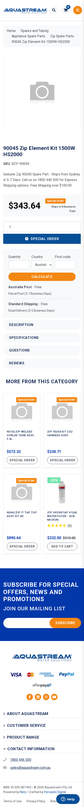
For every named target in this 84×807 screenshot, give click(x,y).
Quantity (14, 257)
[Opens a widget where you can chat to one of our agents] (68, 799)
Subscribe (65, 623)
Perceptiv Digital (55, 792)
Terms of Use (12, 801)
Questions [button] (19, 350)
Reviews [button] (17, 363)
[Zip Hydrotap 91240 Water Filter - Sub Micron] (62, 514)
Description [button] (21, 325)
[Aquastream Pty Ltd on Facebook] (29, 697)
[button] (66, 10)
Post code (62, 257)
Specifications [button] (24, 338)
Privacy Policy (36, 801)
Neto (23, 792)
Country (37, 257)
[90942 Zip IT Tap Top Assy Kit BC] (21, 514)
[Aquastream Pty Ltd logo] (25, 10)
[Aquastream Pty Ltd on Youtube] (54, 697)
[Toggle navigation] (77, 10)
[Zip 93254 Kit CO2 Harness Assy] (62, 430)
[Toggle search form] (54, 10)
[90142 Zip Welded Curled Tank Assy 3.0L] (21, 430)
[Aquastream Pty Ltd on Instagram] (46, 697)
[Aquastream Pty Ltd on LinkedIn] (38, 697)
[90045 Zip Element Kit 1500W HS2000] (42, 91)
